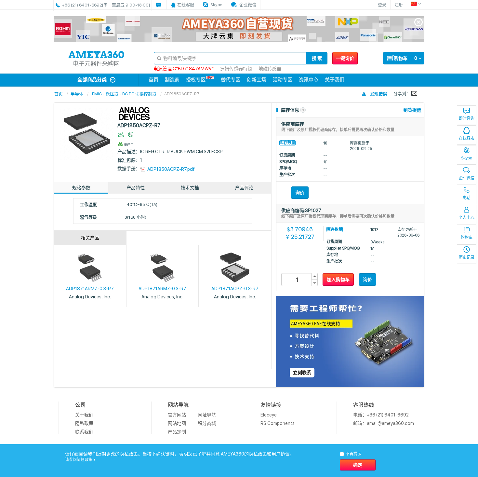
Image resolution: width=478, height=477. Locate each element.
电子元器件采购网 (96, 63)
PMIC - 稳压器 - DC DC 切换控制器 (124, 93)
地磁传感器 (270, 68)
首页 (153, 80)
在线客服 (466, 138)
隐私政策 (84, 423)
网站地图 (177, 423)
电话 (467, 198)
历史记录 (466, 257)
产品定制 (177, 431)
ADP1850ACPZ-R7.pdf (171, 169)
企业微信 (466, 178)
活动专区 (282, 80)
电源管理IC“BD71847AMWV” (183, 68)
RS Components (277, 423)
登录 (382, 4)
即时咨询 (466, 118)
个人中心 (466, 217)
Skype (466, 158)
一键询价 (345, 58)
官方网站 (177, 414)
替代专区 (230, 80)
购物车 (466, 237)
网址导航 (207, 414)
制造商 (172, 80)
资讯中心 (308, 80)
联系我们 (84, 431)
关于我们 (334, 80)
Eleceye (268, 414)
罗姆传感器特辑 (236, 68)
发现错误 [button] (378, 93)
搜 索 (317, 58)
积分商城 (207, 423)
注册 (398, 4)
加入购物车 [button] (338, 279)
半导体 (77, 93)
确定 (357, 465)
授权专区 (196, 80)
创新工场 (256, 80)
